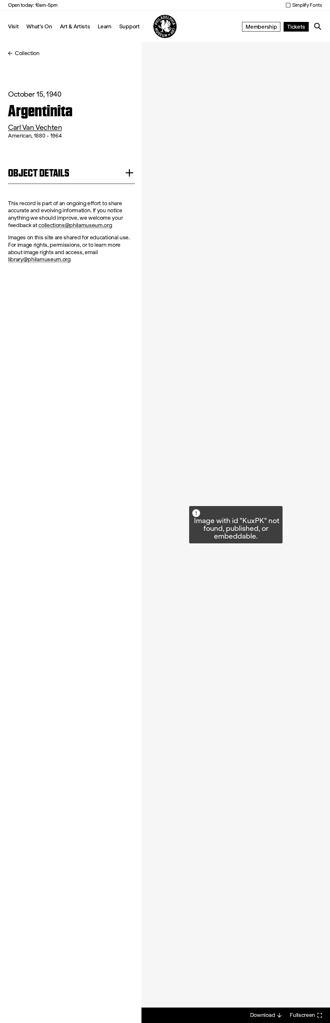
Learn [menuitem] (104, 26)
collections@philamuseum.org (75, 225)
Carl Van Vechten (35, 127)
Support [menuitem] (129, 26)
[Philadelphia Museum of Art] (165, 26)
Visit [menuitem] (13, 26)
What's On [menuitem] (39, 26)
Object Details (38, 172)
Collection (27, 53)
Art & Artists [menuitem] (75, 26)
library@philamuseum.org (39, 259)
